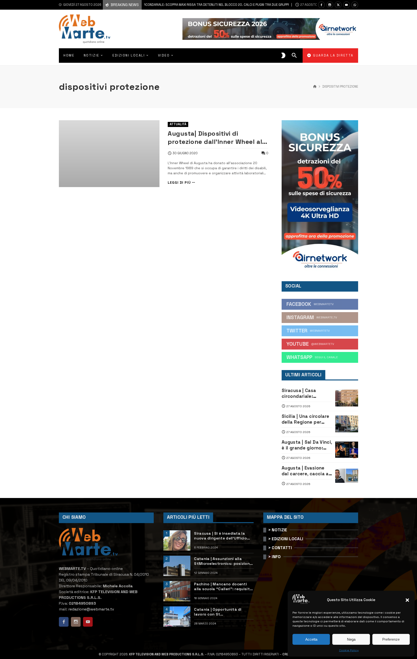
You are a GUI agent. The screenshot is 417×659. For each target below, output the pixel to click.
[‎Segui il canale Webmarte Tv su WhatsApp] (354, 4)
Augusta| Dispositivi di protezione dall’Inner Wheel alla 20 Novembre (218, 137)
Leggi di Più (179, 183)
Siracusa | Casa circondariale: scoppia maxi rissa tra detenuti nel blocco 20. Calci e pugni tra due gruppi (178, 5)
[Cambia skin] (283, 55)
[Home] (315, 86)
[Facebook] (321, 4)
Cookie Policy (349, 650)
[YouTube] (346, 4)
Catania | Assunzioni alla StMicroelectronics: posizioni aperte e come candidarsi (222, 561)
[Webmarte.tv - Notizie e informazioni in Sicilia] (84, 28)
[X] (338, 4)
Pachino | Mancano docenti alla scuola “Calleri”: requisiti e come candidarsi (222, 587)
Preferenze (391, 639)
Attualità (178, 124)
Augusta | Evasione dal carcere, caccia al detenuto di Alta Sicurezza (306, 471)
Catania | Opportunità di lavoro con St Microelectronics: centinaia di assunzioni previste (223, 612)
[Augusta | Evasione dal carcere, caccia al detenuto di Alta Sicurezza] (346, 475)
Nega (351, 639)
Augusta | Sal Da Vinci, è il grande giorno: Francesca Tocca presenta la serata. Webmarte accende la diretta (307, 445)
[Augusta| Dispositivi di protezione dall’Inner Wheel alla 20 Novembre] (109, 153)
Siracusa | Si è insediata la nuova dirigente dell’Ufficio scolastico (220, 536)
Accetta (311, 639)
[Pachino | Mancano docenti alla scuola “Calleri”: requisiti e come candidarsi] (176, 591)
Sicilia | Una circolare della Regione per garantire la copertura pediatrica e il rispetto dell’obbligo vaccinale (307, 419)
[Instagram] (330, 4)
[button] (407, 600)
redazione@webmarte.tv (91, 609)
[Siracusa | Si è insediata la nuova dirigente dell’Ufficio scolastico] (176, 540)
